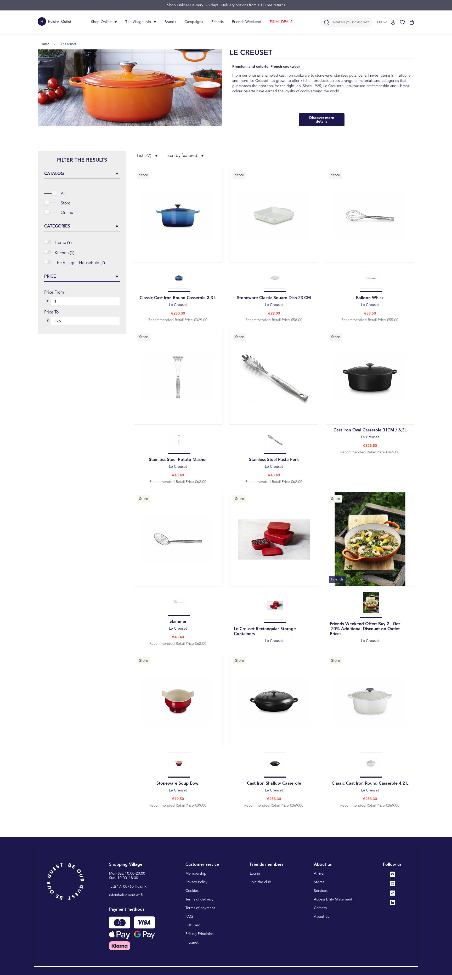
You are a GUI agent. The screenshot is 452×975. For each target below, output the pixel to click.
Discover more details (321, 119)
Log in (255, 873)
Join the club (260, 882)
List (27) (144, 156)
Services (320, 891)
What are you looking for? (350, 22)
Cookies (192, 891)
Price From (54, 292)
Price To (51, 312)
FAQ (189, 917)
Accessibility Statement (333, 899)
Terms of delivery (199, 899)
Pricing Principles (199, 934)
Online (67, 213)
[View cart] (411, 22)
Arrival (319, 873)
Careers (320, 908)
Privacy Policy (196, 882)
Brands (170, 22)
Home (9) (63, 243)
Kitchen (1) (64, 253)
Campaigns (193, 22)
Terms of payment (200, 908)
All (63, 194)
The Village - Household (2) (80, 263)
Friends (217, 22)
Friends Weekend (246, 22)
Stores (319, 882)
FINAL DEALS (281, 22)
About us (321, 917)
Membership (195, 873)
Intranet (192, 942)
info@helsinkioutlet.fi (126, 895)
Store (65, 203)
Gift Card (193, 925)
